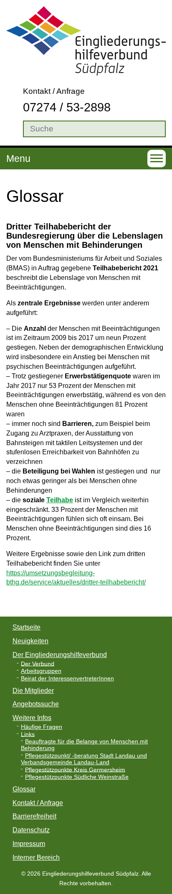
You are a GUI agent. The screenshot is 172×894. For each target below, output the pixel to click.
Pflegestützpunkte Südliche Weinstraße (77, 777)
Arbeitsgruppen (41, 671)
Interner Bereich (36, 857)
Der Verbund (37, 663)
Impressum (29, 843)
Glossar (24, 789)
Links (28, 734)
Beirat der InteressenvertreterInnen (67, 678)
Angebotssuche (36, 704)
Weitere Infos (32, 717)
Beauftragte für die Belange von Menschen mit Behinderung (84, 744)
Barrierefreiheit (34, 816)
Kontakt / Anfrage (54, 91)
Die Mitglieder (33, 690)
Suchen (12, 129)
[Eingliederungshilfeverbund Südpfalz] (86, 40)
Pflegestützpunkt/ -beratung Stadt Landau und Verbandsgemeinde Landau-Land (84, 759)
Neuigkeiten (30, 641)
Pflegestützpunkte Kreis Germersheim (75, 769)
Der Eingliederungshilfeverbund (60, 654)
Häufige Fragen (41, 727)
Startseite (26, 627)
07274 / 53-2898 (67, 107)
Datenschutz (31, 830)
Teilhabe (59, 500)
